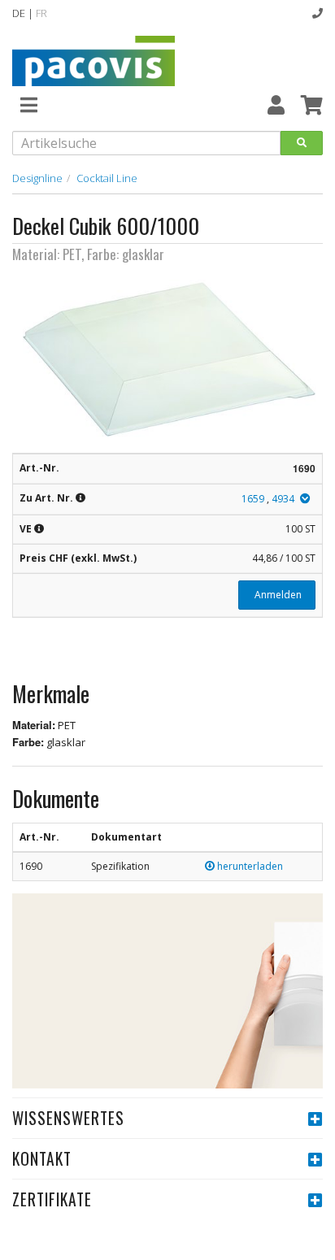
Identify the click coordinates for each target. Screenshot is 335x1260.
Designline (37, 178)
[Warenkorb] (312, 104)
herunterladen (249, 866)
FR (41, 13)
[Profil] (276, 104)
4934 (283, 499)
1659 (252, 499)
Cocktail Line (106, 178)
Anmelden (277, 595)
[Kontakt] (317, 13)
